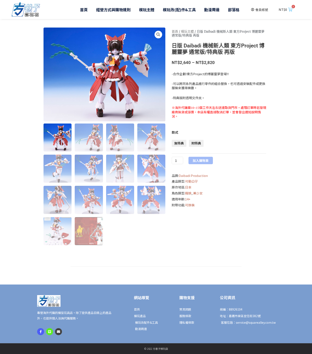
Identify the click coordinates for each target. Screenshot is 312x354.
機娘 (188, 193)
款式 (175, 132)
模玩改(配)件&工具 (179, 9)
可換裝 (190, 205)
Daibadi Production (193, 175)
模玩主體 (146, 9)
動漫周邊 (211, 9)
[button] (158, 34)
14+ (187, 199)
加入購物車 (201, 160)
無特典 (179, 143)
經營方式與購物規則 (113, 9)
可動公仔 (191, 181)
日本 (188, 187)
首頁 (84, 9)
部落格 (233, 9)
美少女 (198, 193)
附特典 (196, 143)
